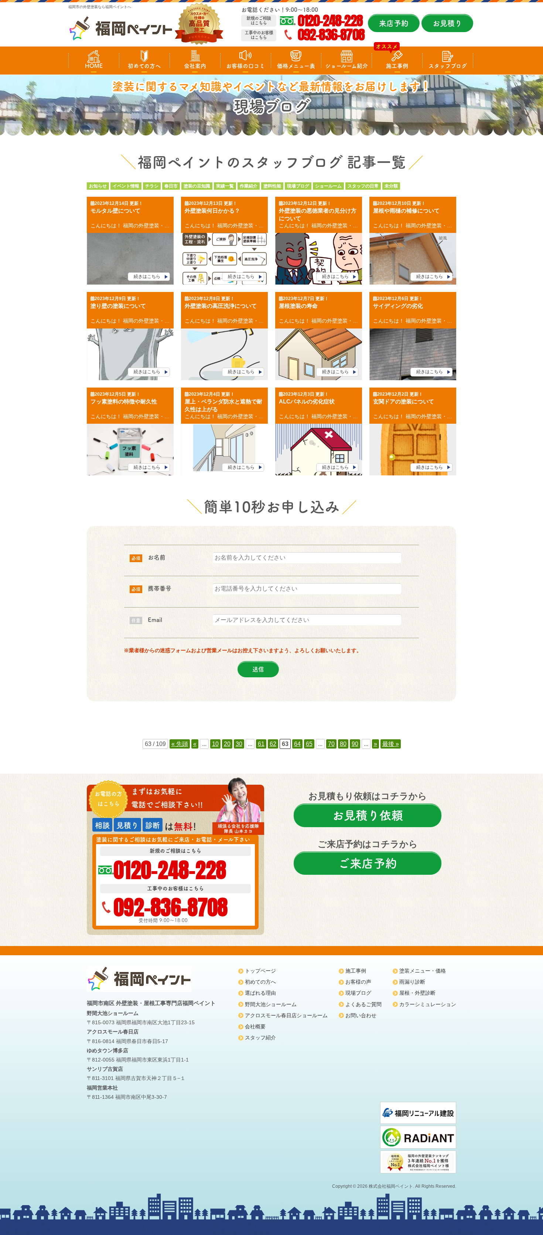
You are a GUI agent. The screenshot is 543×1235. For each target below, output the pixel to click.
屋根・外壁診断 (417, 993)
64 (297, 744)
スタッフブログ (447, 66)
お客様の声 (358, 982)
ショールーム (328, 186)
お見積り (447, 23)
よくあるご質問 (363, 1004)
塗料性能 (272, 186)
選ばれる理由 (260, 993)
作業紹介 (248, 186)
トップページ (260, 971)
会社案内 (195, 66)
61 (261, 744)
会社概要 (255, 1026)
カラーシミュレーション (427, 1004)
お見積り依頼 (367, 815)
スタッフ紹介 (260, 1037)
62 (273, 744)
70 (331, 744)
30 (239, 744)
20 (227, 744)
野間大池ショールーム (271, 1004)
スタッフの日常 (363, 186)
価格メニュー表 (296, 66)
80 (343, 744)
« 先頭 (179, 744)
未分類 (391, 186)
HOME (94, 66)
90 (355, 744)
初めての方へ (144, 66)
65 (309, 744)
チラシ (151, 186)
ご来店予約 (367, 863)
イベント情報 (126, 186)
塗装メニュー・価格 (422, 971)
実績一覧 (225, 186)
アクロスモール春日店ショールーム (286, 1015)
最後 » (390, 744)
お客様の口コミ (245, 66)
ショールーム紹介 (346, 66)
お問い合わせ (360, 1015)
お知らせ (98, 186)
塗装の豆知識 (197, 186)
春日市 (171, 186)
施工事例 (397, 66)
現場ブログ (298, 186)
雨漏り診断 (412, 982)
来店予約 (394, 23)
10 (215, 744)
